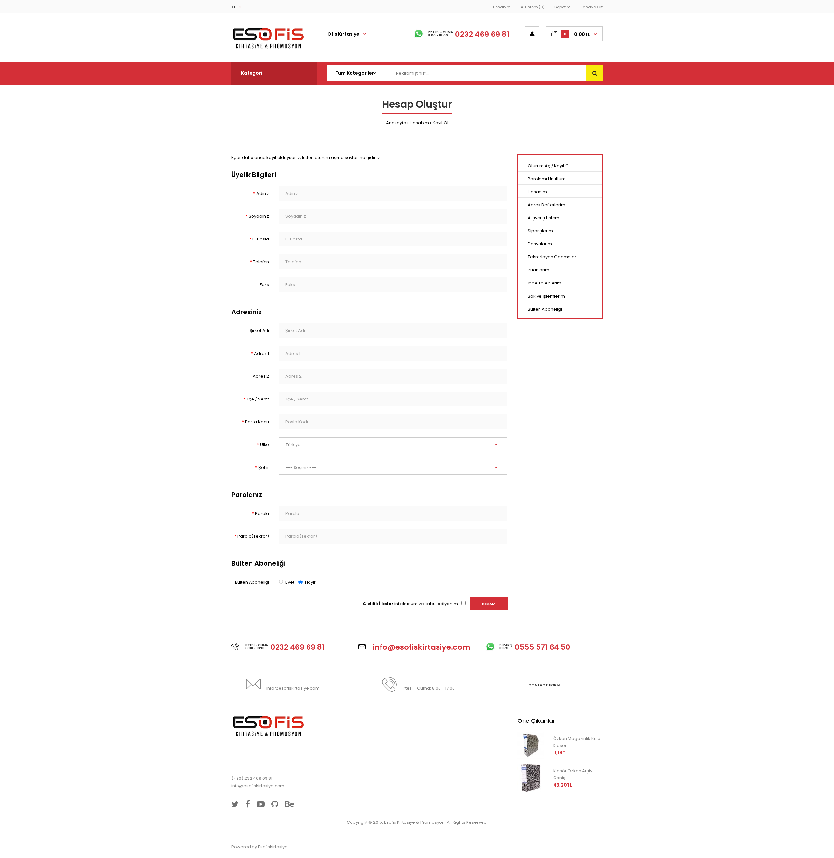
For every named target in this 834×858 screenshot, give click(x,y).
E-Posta (260, 239)
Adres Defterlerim (546, 205)
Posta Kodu (257, 422)
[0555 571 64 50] (542, 634)
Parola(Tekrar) (253, 536)
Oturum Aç (539, 166)
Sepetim (562, 7)
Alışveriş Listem (543, 218)
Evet (289, 582)
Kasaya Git (592, 7)
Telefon (261, 262)
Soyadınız (259, 216)
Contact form (544, 685)
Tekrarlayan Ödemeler (552, 257)
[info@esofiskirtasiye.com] (421, 634)
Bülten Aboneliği (252, 582)
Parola (262, 513)
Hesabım (502, 7)
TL (233, 7)
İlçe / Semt (258, 399)
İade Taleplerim (544, 283)
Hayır (310, 582)
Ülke (264, 445)
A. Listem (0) (533, 7)
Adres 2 (261, 376)
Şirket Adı (259, 330)
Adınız (262, 193)
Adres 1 (261, 353)
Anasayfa (396, 123)
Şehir (263, 467)
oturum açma (329, 157)
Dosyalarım (540, 244)
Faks (264, 285)
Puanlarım (538, 270)
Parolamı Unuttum (547, 179)
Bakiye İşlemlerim (546, 296)
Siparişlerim (540, 231)
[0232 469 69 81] (297, 634)
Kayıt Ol (440, 123)
